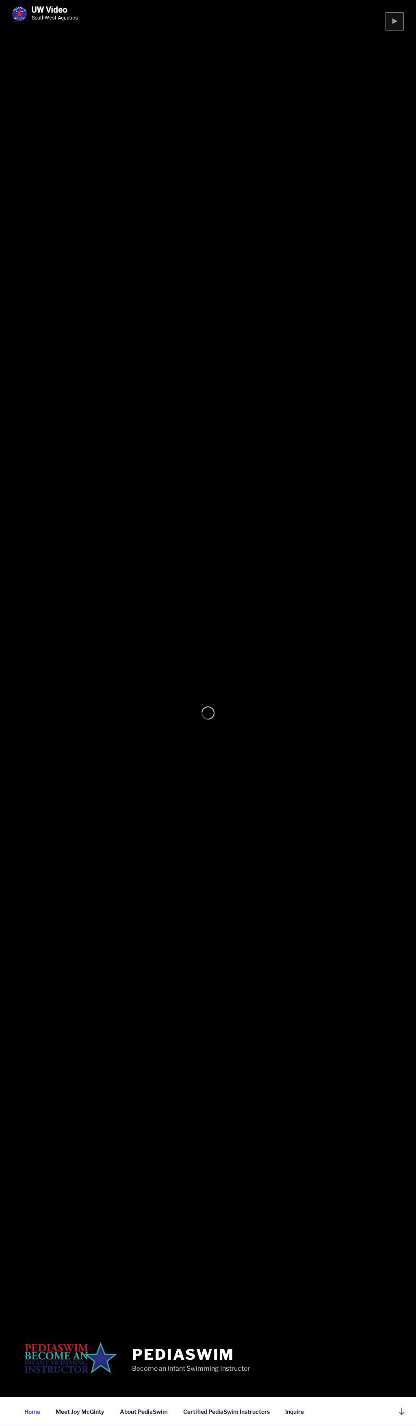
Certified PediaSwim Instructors (226, 1411)
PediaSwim (183, 1354)
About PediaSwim (144, 1411)
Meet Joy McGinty (80, 1411)
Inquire (294, 1411)
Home (32, 1411)
